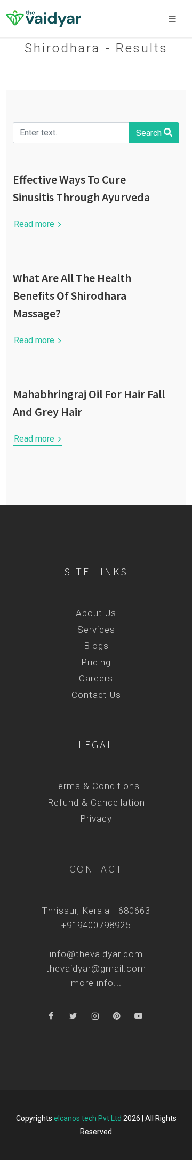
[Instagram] (94, 1016)
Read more (35, 224)
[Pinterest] (116, 1016)
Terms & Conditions (96, 785)
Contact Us (96, 694)
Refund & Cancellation (96, 802)
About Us (96, 613)
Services (96, 629)
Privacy (96, 818)
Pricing (96, 662)
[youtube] (138, 1016)
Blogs (96, 645)
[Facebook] (51, 1016)
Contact (96, 868)
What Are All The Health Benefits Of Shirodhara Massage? (72, 295)
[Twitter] (73, 1016)
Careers (96, 678)
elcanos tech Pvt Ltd (88, 1118)
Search (150, 133)
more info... (96, 982)
